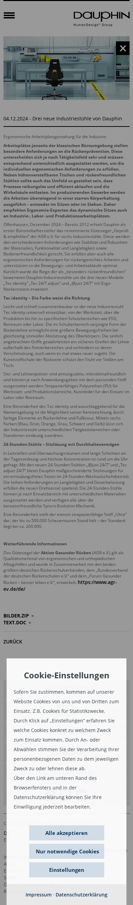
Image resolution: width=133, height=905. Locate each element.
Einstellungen (66, 869)
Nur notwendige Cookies (67, 851)
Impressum (38, 894)
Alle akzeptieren (66, 832)
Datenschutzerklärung (81, 894)
